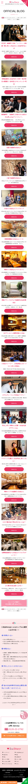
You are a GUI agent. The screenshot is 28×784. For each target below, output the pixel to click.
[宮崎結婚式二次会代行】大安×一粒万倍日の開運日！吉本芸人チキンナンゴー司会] (14, 68)
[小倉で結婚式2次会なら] (14, 168)
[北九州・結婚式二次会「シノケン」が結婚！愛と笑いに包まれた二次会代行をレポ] (14, 33)
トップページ (6, 752)
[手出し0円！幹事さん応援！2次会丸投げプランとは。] (14, 415)
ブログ (17, 761)
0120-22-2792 (16, 729)
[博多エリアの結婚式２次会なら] (14, 481)
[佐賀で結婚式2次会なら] (14, 137)
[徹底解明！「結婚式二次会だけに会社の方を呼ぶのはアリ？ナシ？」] (14, 104)
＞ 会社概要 (21, 774)
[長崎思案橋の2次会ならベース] (14, 229)
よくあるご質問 (7, 761)
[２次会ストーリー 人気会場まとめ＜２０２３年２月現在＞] (14, 353)
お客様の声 (18, 757)
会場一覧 (5, 754)
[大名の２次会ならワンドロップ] (14, 198)
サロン (17, 763)
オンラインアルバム (8, 763)
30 (24, 17)
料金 (17, 754)
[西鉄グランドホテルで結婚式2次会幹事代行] (14, 290)
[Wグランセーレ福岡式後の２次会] (14, 323)
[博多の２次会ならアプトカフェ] (14, 259)
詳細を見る (14, 56)
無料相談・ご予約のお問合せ (9, 782)
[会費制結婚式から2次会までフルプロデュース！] (14, 542)
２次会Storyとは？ (20, 752)
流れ (5, 757)
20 (21, 17)
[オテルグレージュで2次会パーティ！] (14, 384)
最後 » (18, 19)
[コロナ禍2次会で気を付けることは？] (14, 512)
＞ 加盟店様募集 (7, 772)
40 (9, 19)
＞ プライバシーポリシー (7, 774)
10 (18, 17)
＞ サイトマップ (21, 772)
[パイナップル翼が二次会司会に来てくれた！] (14, 448)
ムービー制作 (6, 759)
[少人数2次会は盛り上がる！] (14, 575)
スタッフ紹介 (19, 759)
